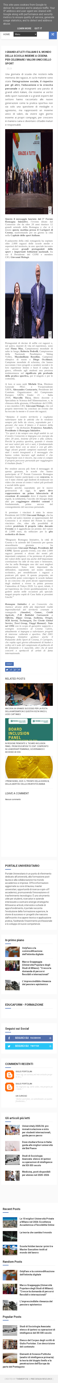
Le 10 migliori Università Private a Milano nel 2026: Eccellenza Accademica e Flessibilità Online (37, 1221)
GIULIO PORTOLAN (24, 1071)
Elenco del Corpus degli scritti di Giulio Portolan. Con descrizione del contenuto (37, 1343)
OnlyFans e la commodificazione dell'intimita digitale (33, 951)
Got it (38, 28)
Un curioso (21, 1096)
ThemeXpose (22, 1379)
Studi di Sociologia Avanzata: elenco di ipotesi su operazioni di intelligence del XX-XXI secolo (37, 1329)
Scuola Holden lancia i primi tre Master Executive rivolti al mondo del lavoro (36, 1249)
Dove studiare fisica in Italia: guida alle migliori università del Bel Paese (37, 1145)
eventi (9, 664)
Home (6, 34)
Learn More (24, 28)
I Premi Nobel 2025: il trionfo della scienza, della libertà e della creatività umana (27, 782)
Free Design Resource (41, 1379)
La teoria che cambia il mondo (36, 1232)
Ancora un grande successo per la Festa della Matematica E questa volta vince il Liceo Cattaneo (26, 711)
